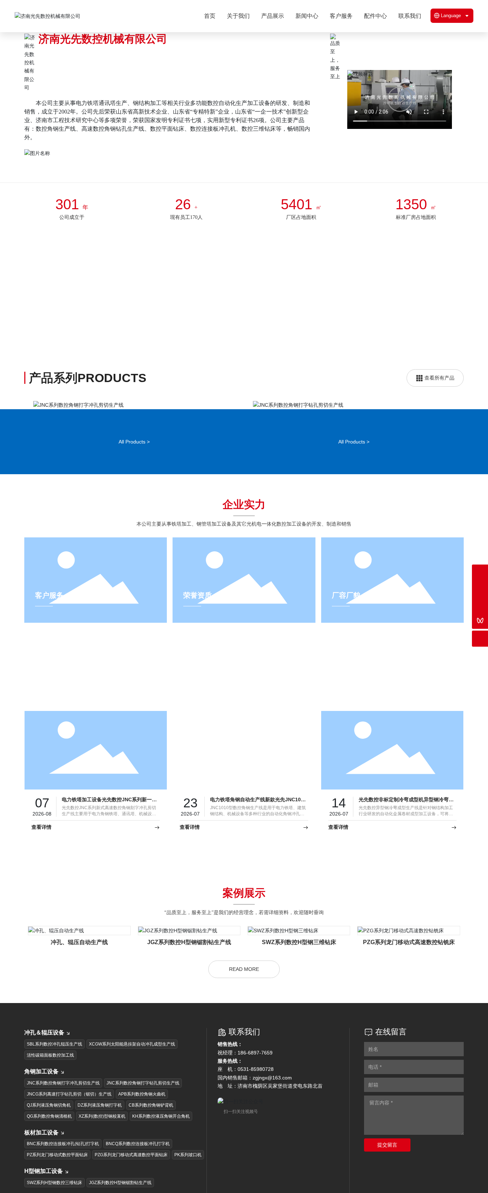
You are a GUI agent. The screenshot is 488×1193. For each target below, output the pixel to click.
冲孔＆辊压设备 (44, 1043)
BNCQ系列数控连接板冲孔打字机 (138, 1154)
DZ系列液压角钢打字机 (100, 1115)
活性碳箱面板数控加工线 (50, 1065)
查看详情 (41, 838)
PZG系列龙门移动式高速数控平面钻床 (131, 1165)
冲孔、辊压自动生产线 (79, 952)
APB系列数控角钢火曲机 (141, 1104)
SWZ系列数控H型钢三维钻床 (299, 952)
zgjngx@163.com (272, 1088)
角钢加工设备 (41, 1082)
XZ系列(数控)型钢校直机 (102, 1126)
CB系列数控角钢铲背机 (151, 1115)
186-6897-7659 (255, 1063)
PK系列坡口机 (187, 1165)
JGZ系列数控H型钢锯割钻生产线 (189, 952)
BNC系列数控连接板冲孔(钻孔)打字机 (63, 1154)
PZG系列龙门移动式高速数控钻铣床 (409, 952)
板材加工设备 (41, 1142)
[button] (454, 433)
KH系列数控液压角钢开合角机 (161, 1126)
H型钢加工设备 (43, 1181)
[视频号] (480, 621)
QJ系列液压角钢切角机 (49, 1115)
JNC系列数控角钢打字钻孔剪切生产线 (353, 421)
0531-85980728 (256, 1079)
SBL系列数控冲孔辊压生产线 (54, 1054)
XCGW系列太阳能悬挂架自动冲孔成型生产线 (132, 1054)
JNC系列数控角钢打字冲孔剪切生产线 (134, 421)
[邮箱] (480, 589)
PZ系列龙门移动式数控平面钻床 (57, 1165)
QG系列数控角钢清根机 (49, 1126)
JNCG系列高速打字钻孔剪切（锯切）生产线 (69, 1104)
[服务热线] (480, 573)
